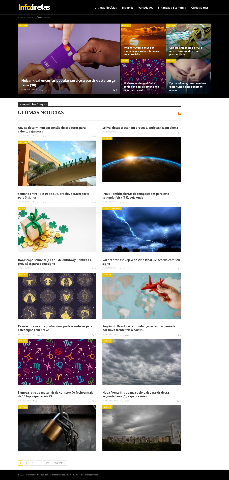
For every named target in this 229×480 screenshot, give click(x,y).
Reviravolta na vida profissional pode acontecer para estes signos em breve (55, 328)
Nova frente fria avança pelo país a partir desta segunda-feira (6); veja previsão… (135, 394)
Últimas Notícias (106, 7)
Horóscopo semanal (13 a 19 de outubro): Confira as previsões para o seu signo (54, 262)
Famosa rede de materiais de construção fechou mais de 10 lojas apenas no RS (55, 394)
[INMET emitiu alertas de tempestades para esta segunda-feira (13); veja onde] (141, 229)
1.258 (47, 463)
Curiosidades (200, 7)
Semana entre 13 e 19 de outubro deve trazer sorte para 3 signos (53, 195)
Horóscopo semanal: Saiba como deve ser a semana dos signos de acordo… (141, 86)
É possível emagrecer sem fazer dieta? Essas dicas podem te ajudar (188, 86)
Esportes (127, 7)
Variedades (145, 7)
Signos (125, 61)
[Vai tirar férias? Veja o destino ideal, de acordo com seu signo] (141, 296)
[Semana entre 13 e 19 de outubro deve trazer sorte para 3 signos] (57, 229)
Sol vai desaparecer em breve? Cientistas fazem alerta (140, 128)
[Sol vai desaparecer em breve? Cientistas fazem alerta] (141, 159)
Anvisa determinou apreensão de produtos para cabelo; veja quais (52, 129)
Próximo (59, 463)
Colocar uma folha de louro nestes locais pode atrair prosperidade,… (185, 51)
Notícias (23, 25)
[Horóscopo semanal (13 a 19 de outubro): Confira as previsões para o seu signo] (57, 296)
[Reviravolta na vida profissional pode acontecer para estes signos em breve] (57, 362)
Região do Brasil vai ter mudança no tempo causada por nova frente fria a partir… (138, 328)
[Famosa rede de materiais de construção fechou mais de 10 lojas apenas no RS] (57, 428)
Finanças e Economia (172, 7)
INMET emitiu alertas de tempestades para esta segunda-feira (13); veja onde (135, 195)
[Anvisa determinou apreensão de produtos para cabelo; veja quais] (57, 163)
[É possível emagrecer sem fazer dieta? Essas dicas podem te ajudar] (188, 76)
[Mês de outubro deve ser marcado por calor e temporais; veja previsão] (143, 41)
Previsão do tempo (112, 208)
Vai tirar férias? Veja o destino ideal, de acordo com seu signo (141, 262)
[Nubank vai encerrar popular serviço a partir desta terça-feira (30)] (69, 58)
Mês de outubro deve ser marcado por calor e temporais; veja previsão (143, 51)
